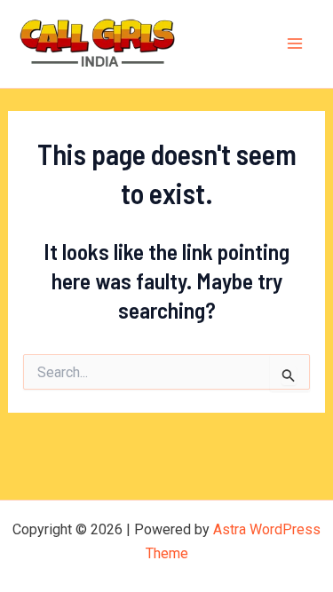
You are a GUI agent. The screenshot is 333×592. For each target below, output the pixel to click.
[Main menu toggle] (295, 44)
